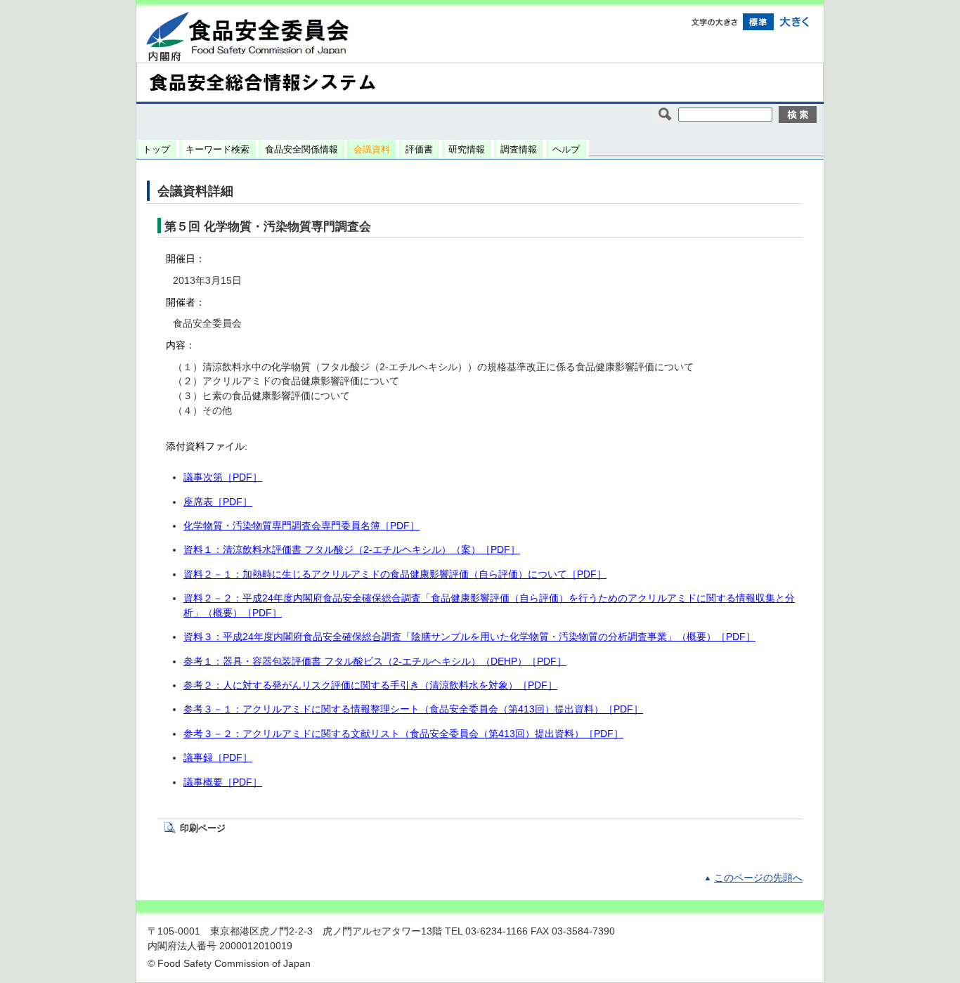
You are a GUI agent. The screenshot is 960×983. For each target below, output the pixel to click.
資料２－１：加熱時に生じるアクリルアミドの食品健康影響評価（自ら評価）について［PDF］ (395, 574)
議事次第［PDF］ (222, 477)
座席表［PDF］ (217, 502)
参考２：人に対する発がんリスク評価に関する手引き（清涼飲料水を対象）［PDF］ (370, 685)
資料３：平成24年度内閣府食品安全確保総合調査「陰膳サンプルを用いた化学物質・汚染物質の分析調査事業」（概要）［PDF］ (469, 637)
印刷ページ (203, 828)
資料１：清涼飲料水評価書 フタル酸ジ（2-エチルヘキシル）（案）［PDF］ (351, 550)
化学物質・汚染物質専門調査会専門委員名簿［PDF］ (301, 526)
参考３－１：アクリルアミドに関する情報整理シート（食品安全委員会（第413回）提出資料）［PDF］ (413, 709)
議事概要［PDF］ (222, 782)
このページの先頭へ (758, 878)
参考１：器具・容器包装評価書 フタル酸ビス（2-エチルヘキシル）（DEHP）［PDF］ (374, 661)
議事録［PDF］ (217, 758)
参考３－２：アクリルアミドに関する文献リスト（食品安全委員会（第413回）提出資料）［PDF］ (403, 734)
